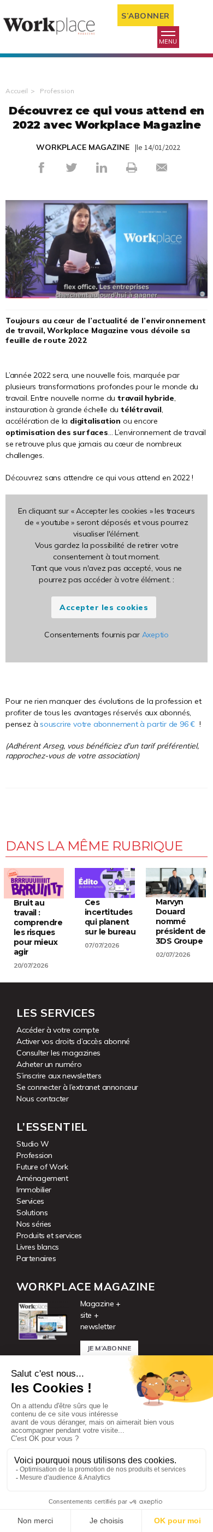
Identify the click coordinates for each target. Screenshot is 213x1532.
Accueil (16, 91)
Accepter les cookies (104, 607)
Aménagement (42, 1178)
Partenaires (36, 1258)
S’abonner (145, 16)
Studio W (32, 1144)
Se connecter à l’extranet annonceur (77, 1087)
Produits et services (49, 1235)
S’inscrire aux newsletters (59, 1076)
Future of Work (42, 1167)
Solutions (32, 1212)
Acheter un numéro (48, 1064)
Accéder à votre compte (57, 1030)
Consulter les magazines (58, 1053)
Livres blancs (37, 1247)
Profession (57, 91)
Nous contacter (42, 1098)
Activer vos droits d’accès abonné (73, 1041)
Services (30, 1201)
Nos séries (33, 1224)
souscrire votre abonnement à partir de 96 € (117, 724)
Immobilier (33, 1190)
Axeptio (155, 635)
